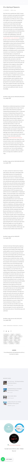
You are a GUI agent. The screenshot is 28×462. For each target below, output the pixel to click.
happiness (6, 339)
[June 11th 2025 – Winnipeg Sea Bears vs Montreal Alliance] (5, 383)
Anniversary (10, 325)
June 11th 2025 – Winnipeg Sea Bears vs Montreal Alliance (16, 382)
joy (11, 339)
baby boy (18, 334)
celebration (17, 338)
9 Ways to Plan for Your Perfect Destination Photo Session (14, 402)
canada (10, 338)
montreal (10, 341)
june (15, 339)
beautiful (6, 336)
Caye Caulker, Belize (12, 396)
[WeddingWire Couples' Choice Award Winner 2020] (14, 445)
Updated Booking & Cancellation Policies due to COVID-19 (15, 389)
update (17, 343)
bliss (15, 336)
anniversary (6, 334)
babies (12, 334)
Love (5, 341)
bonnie (20, 336)
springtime (12, 343)
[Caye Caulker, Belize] (5, 397)
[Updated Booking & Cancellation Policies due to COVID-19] (5, 390)
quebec (5, 343)
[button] (7, 459)
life (19, 339)
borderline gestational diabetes (15, 137)
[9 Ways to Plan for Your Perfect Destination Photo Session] (5, 403)
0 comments (6, 10)
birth (11, 336)
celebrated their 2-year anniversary (11, 38)
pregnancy (17, 341)
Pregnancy (15, 325)
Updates (21, 325)
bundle (5, 338)
